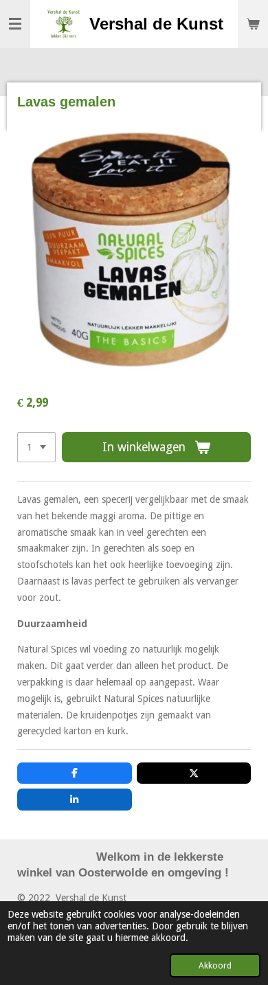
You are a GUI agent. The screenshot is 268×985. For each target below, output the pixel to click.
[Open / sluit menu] (15, 24)
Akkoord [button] (215, 965)
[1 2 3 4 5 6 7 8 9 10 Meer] (36, 447)
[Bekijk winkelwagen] (253, 24)
